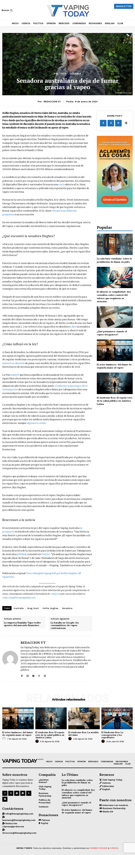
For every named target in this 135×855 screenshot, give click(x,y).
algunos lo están (36, 423)
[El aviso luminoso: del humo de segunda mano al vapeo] (115, 350)
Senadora (67, 608)
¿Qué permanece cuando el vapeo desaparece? (112, 333)
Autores (106, 783)
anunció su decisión (13, 363)
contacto (54, 593)
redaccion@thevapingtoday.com (18, 597)
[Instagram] (27, 675)
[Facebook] (22, 675)
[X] (39, 675)
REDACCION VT (52, 101)
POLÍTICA (60, 73)
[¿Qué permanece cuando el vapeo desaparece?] (115, 317)
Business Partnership (113, 808)
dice (74, 326)
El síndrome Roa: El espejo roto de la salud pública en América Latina (114, 401)
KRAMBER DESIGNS (98, 848)
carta (62, 184)
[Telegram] (22, 793)
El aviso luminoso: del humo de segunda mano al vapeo (114, 366)
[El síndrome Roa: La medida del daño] (84, 718)
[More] (126, 123)
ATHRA (21, 554)
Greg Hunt (33, 608)
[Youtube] (4, 799)
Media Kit (107, 811)
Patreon (45, 820)
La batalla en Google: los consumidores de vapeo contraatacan (65, 625)
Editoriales (108, 786)
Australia (19, 608)
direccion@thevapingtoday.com (19, 833)
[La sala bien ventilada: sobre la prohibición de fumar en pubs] (115, 244)
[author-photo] (4, 739)
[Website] (45, 675)
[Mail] (33, 675)
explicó (14, 374)
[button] (7, 10)
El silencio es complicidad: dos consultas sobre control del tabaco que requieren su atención (114, 296)
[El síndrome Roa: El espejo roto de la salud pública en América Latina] (115, 383)
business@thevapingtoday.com (18, 820)
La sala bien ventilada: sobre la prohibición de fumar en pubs (114, 260)
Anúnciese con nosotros (115, 805)
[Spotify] (16, 793)
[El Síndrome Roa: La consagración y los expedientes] (117, 718)
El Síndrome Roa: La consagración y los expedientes (112, 735)
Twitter (45, 554)
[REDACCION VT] (10, 659)
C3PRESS (114, 848)
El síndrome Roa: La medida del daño (83, 733)
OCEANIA (75, 73)
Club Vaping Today (112, 780)
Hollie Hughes (50, 608)
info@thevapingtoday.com (19, 814)
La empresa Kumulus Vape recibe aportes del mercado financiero (22, 624)
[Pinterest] (118, 123)
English (106, 789)
